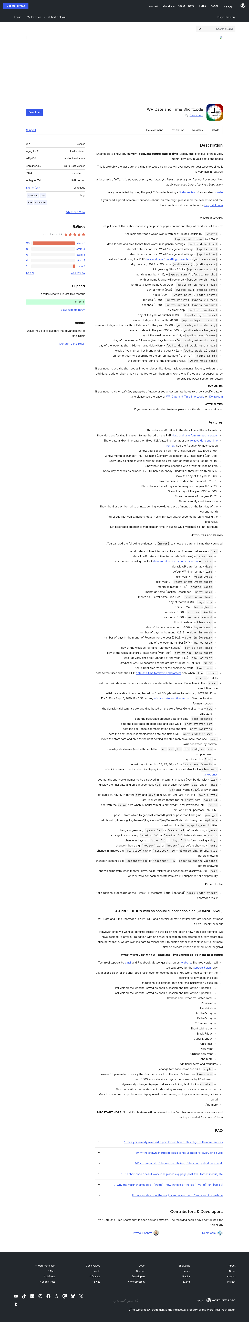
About (232, 1265)
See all (30, 273)
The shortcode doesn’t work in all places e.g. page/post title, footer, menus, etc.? (172, 1174)
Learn (142, 1265)
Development (154, 130)
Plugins (186, 1276)
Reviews (197, 130)
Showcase (184, 1265)
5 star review (187, 192)
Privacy (231, 1281)
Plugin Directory (226, 17)
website (186, 962)
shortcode (33, 195)
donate (218, 192)
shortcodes (40, 202)
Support (31, 130)
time (30, 202)
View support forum (73, 309)
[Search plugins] (199, 29)
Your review (78, 273)
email (128, 962)
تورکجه (200, 1300)
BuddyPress (47, 1281)
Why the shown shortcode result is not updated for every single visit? (179, 1152)
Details (215, 130)
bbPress (49, 1276)
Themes (185, 1271)
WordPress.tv (136, 1281)
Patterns (185, 1281)
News (232, 1271)
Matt (51, 1271)
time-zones (211, 774)
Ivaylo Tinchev (142, 1233)
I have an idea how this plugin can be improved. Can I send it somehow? (177, 1195)
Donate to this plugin (72, 343)
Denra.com (196, 115)
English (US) (33, 187)
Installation (177, 130)
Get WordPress (16, 5)
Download (34, 112)
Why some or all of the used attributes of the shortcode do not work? (179, 1163)
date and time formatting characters (168, 259)
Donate (94, 1276)
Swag (95, 1281)
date (43, 195)
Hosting (231, 1276)
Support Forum (213, 205)
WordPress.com (45, 1265)
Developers (138, 1276)
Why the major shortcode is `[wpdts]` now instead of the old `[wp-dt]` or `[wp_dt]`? (168, 1184)
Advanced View (75, 212)
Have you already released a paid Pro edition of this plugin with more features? (173, 1142)
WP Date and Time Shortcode (185, 396)
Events (96, 1271)
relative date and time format (172, 698)
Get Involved (93, 1265)
